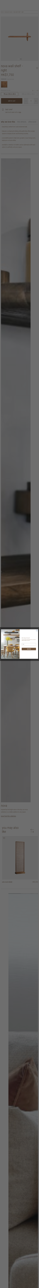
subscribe (29, 649)
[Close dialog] (37, 630)
